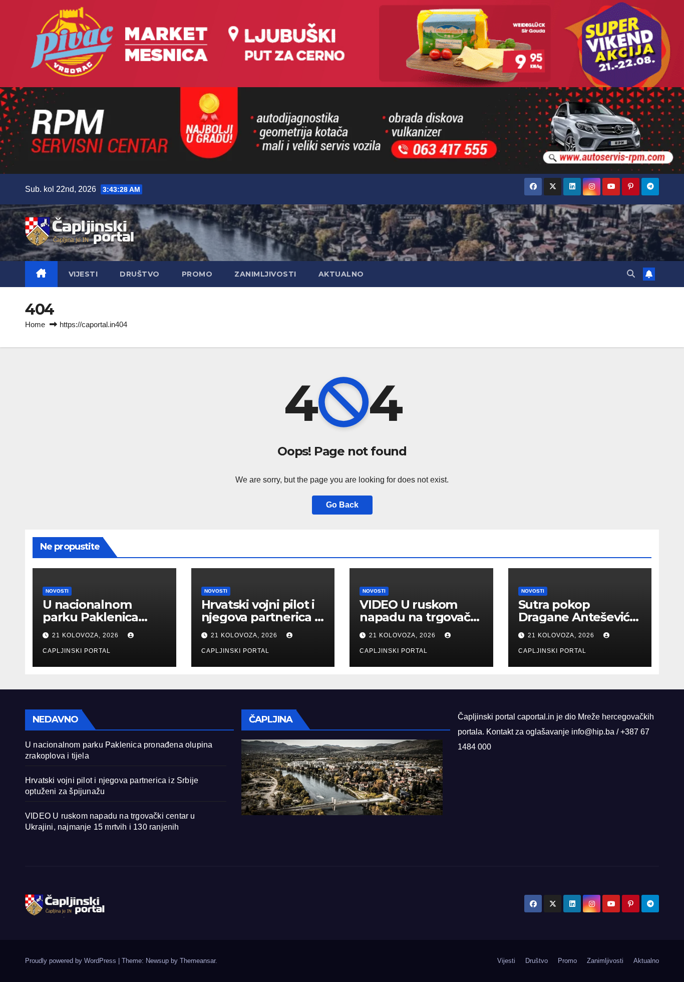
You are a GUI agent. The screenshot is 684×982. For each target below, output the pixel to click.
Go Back (342, 505)
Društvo (140, 274)
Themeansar (197, 960)
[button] (631, 274)
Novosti (57, 591)
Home (35, 324)
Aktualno (341, 274)
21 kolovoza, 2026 (86, 635)
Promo (197, 274)
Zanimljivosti (265, 274)
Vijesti (83, 274)
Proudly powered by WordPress (71, 960)
